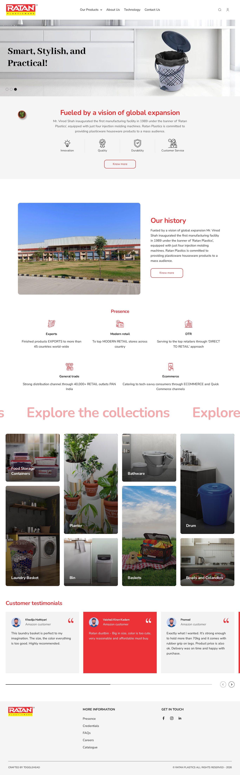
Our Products (89, 10)
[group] (120, 58)
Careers (88, 740)
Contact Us (152, 10)
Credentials (91, 726)
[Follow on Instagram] (172, 718)
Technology (132, 10)
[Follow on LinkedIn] (180, 718)
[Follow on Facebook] (163, 718)
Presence (89, 719)
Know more (120, 164)
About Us (113, 10)
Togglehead (32, 767)
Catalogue (90, 747)
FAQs (87, 733)
